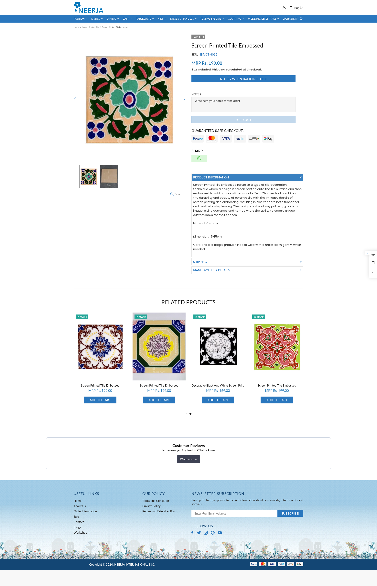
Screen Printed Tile (90, 27)
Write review (188, 459)
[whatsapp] (199, 158)
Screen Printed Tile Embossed (100, 385)
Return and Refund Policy (158, 511)
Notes (196, 94)
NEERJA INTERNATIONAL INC (88, 7)
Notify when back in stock (243, 79)
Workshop (80, 532)
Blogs (77, 527)
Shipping (218, 69)
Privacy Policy (151, 506)
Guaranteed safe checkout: (217, 130)
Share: (197, 150)
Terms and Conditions (156, 500)
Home (76, 27)
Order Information (85, 511)
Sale (76, 516)
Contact (79, 522)
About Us (80, 506)
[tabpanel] (100, 362)
